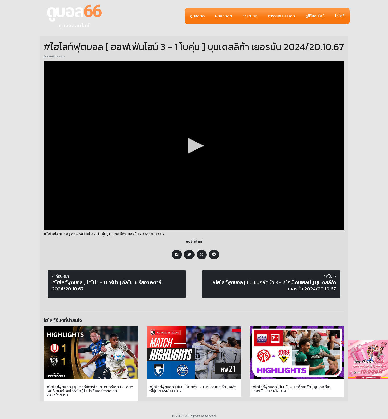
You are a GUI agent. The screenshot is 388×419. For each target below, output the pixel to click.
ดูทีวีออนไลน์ (314, 16)
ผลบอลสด (223, 16)
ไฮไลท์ (339, 16)
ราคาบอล (250, 16)
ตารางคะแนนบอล (281, 16)
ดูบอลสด (197, 16)
